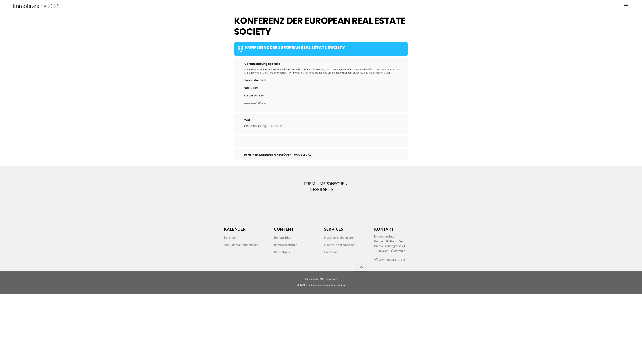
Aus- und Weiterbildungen (241, 245)
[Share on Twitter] (312, 141)
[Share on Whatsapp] (329, 141)
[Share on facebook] (304, 141)
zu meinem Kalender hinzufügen (267, 154)
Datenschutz (311, 279)
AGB (322, 279)
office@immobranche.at (389, 259)
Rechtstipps (282, 252)
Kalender (230, 237)
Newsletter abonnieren (339, 237)
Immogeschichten (285, 245)
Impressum (331, 279)
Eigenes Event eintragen (339, 245)
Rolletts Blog (282, 237)
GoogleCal (302, 154)
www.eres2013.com (255, 103)
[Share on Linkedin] (321, 141)
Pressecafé (331, 252)
